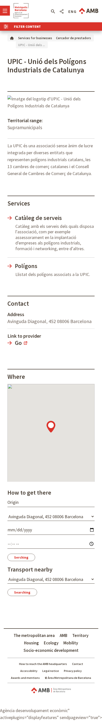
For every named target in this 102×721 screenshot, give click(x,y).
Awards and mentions (25, 678)
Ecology (51, 643)
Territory (80, 635)
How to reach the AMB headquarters (43, 664)
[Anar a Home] (12, 38)
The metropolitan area (34, 635)
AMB (63, 635)
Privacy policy (73, 671)
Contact (77, 664)
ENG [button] (72, 11)
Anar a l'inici (21, 10)
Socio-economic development (51, 650)
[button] (53, 11)
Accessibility (28, 671)
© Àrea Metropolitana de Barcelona (68, 678)
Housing (31, 643)
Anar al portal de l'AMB (88, 11)
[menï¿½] (5, 11)
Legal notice (50, 671)
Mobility (70, 643)
